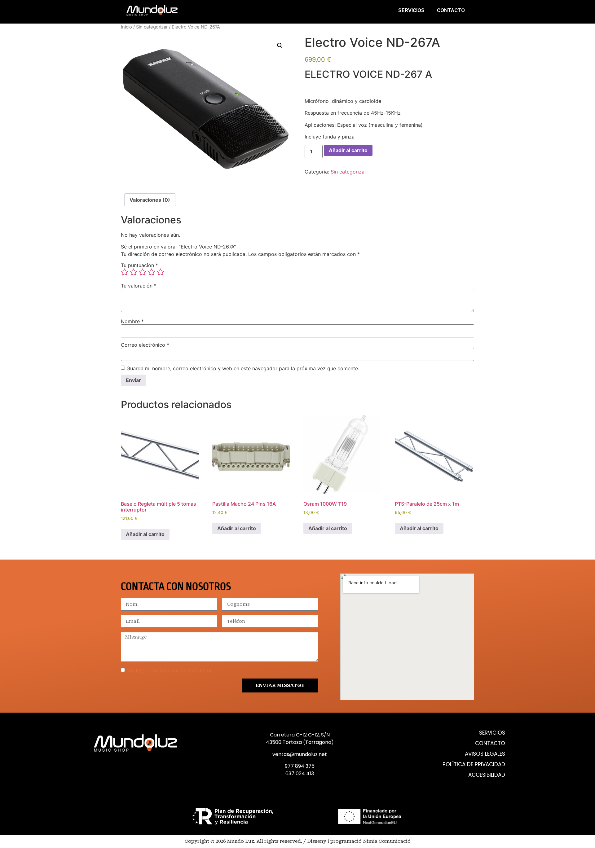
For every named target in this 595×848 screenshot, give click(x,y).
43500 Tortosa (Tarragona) (300, 742)
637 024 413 (299, 773)
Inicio (126, 27)
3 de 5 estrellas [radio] (142, 272)
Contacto (451, 10)
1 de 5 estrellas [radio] (124, 272)
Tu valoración (138, 285)
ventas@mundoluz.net (299, 754)
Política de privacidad (474, 764)
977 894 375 (300, 766)
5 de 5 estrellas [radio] (160, 272)
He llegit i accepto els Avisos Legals (169, 670)
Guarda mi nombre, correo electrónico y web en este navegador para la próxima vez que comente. (242, 368)
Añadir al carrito (348, 150)
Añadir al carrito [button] (145, 534)
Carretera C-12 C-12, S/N (300, 734)
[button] (279, 45)
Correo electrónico (145, 344)
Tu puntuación (139, 265)
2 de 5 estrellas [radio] (133, 272)
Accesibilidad (486, 775)
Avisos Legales (485, 754)
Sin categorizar (152, 27)
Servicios (411, 10)
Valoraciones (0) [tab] (150, 200)
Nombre (132, 321)
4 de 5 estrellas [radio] (151, 272)
